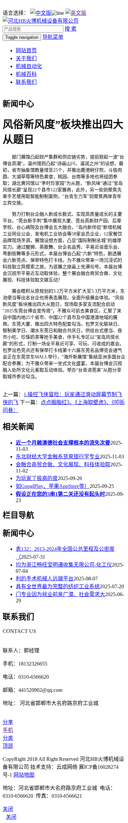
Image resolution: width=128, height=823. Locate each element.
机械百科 (26, 74)
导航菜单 (52, 37)
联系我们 (26, 82)
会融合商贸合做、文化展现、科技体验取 (63, 464)
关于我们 (26, 58)
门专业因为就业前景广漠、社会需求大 (60, 594)
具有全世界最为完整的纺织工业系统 (58, 586)
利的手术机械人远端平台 (45, 578)
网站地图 (23, 775)
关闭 (11, 817)
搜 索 (70, 29)
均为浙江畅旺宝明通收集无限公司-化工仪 (64, 565)
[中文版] (40, 13)
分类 (8, 738)
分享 (8, 722)
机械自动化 (29, 66)
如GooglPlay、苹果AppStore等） (53, 486)
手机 (8, 730)
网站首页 (26, 50)
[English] (75, 13)
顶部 (8, 746)
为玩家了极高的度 (37, 478)
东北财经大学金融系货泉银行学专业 (58, 456)
